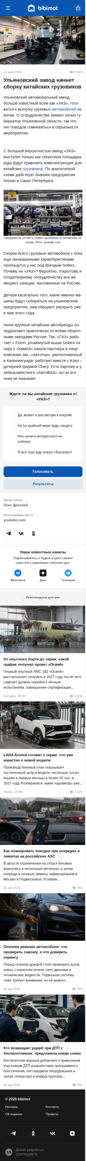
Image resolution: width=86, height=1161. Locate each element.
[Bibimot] (43, 7)
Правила (52, 1114)
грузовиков (33, 169)
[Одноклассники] (33, 1133)
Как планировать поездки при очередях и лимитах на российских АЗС (42, 853)
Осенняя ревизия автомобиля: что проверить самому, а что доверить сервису (35, 952)
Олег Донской (16, 505)
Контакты (52, 1106)
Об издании (13, 1114)
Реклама (11, 1106)
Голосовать (43, 471)
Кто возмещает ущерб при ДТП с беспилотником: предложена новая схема (42, 1050)
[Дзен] (72, 1133)
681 (79, 887)
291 (79, 1084)
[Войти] (78, 8)
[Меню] (8, 8)
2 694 (78, 695)
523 (79, 989)
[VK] (52, 1133)
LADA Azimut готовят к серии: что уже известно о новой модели (38, 757)
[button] (9, 533)
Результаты (43, 484)
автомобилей (64, 109)
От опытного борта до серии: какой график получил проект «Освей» (36, 661)
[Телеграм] (13, 1133)
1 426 (78, 791)
